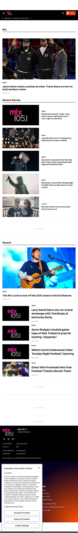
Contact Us (5, 447)
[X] (8, 439)
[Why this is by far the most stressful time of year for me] (20, 207)
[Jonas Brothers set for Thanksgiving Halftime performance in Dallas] (20, 138)
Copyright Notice (46, 500)
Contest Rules (6, 453)
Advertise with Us (21, 453)
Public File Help (45, 510)
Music (33, 345)
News (4, 82)
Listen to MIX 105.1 (7, 443)
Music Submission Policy (48, 504)
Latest (44, 204)
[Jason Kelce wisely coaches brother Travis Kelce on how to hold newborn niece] (39, 58)
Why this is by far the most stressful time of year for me (55, 208)
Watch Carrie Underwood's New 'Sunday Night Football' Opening (52, 351)
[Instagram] (13, 439)
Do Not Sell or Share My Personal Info (52, 507)
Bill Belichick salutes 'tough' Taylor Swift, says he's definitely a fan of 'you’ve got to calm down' (55, 116)
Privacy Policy (44, 493)
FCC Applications (21, 450)
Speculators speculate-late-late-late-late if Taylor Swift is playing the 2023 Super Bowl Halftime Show (57, 162)
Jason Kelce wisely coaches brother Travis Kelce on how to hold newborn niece (37, 88)
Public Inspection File (8, 450)
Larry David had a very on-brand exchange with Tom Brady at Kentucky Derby (52, 313)
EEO (17, 447)
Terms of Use (44, 496)
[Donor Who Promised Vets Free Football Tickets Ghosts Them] (15, 369)
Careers (43, 490)
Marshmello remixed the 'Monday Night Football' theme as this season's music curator (57, 185)
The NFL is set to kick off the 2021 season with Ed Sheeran (36, 295)
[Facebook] (4, 439)
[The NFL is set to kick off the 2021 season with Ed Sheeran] (39, 267)
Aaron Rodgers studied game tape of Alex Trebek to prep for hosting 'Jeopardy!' (51, 333)
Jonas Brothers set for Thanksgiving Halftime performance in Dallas (56, 139)
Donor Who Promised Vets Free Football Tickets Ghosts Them (51, 369)
